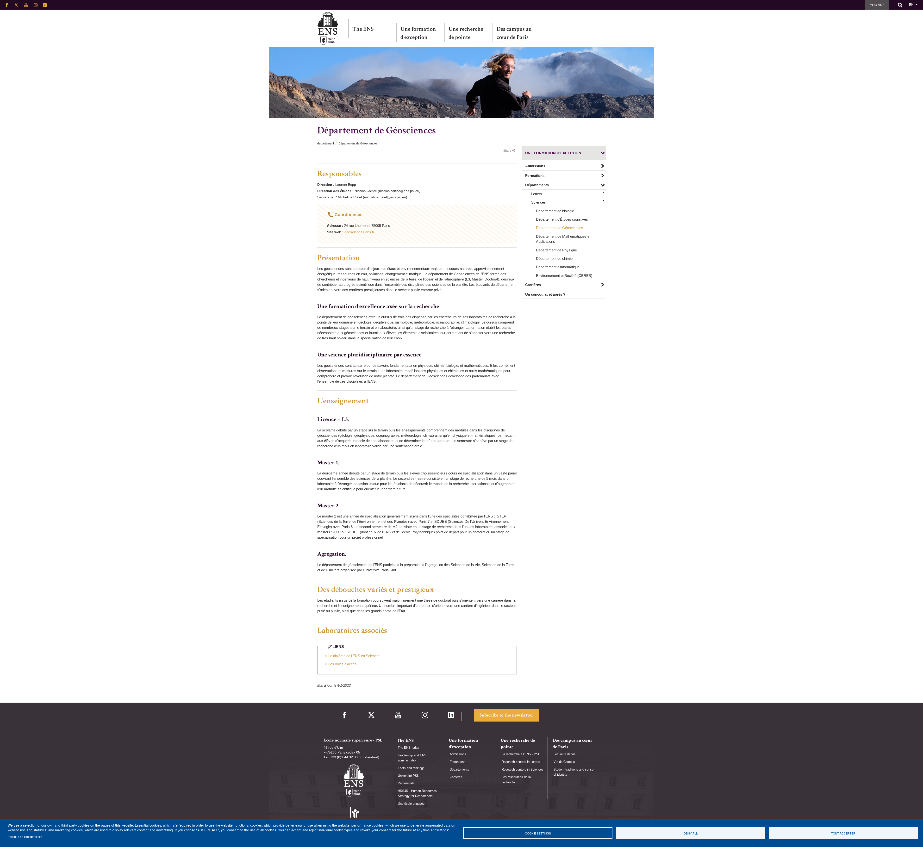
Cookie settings (538, 833)
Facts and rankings (411, 768)
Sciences (538, 202)
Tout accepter (843, 833)
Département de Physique (556, 250)
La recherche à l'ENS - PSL (521, 754)
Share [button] (507, 150)
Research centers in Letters (521, 762)
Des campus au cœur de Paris (514, 33)
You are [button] (877, 5)
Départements (537, 185)
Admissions (535, 166)
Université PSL (408, 776)
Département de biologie (555, 211)
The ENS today (408, 747)
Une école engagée (411, 803)
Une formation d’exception (418, 33)
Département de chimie (554, 258)
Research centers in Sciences (522, 769)
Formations (534, 176)
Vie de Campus (564, 762)
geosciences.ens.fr (359, 232)
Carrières (533, 285)
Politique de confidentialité (25, 837)
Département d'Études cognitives (562, 219)
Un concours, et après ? (545, 294)
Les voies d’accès (342, 664)
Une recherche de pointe (466, 33)
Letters (536, 194)
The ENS (363, 29)
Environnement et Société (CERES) (564, 276)
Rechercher (900, 5)
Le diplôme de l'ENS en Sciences (354, 656)
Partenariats (406, 783)
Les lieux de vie (564, 754)
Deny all (691, 833)
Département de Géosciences (559, 228)
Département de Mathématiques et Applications (563, 238)
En (911, 4)
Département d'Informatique (558, 267)
